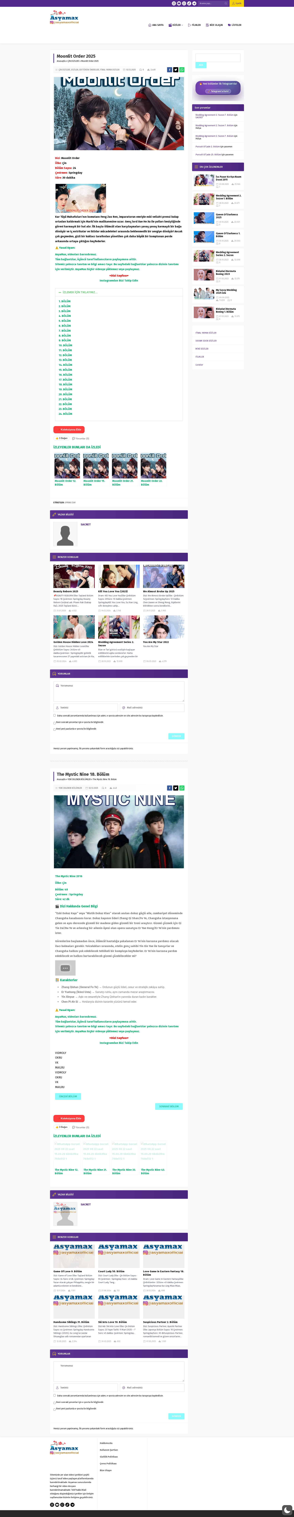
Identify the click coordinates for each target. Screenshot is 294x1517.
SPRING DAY (70, 502)
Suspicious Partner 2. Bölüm (160, 1322)
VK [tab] (56, 1062)
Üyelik (238, 3)
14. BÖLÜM (65, 365)
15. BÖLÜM (65, 369)
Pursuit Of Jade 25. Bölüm (208, 154)
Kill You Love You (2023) (113, 591)
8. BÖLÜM (65, 335)
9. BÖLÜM (65, 340)
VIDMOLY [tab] (60, 1053)
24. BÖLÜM (65, 414)
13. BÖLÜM (65, 360)
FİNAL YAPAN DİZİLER (109, 70)
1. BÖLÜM (64, 301)
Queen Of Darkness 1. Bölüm (228, 235)
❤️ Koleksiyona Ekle (69, 429)
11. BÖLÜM (65, 350)
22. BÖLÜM (65, 404)
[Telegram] (194, 3)
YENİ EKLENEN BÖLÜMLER (79, 779)
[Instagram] (174, 3)
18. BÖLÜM (65, 384)
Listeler (199, 364)
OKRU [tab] (58, 1057)
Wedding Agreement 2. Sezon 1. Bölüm (228, 197)
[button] (119, 292)
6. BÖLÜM (65, 325)
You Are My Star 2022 (156, 642)
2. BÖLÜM (64, 306)
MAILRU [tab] (59, 1067)
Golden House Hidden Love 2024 (73, 642)
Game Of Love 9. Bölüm (67, 1271)
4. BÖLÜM (65, 316)
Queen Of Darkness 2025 (227, 216)
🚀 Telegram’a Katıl (218, 91)
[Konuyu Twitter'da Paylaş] (175, 69)
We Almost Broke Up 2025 (158, 591)
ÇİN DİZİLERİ (73, 61)
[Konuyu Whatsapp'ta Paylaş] (181, 69)
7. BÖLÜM (65, 330)
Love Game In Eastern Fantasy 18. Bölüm (163, 1273)
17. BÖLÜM (65, 379)
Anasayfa (61, 61)
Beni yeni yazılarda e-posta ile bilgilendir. (76, 728)
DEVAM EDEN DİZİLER (206, 340)
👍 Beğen (61, 438)
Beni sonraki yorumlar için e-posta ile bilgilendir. (80, 722)
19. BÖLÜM (65, 389)
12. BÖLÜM (65, 355)
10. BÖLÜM (65, 345)
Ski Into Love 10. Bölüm (112, 1322)
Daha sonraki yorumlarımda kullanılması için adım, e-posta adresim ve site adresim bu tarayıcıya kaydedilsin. (110, 715)
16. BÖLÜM (65, 374)
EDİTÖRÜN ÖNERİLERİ (89, 70)
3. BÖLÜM (64, 311)
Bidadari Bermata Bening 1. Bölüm (226, 310)
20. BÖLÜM (65, 394)
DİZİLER (74, 70)
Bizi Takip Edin (128, 280)
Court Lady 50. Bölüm (111, 1271)
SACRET (86, 524)
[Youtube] (179, 3)
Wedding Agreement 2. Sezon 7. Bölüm (214, 115)
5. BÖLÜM (65, 320)
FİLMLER (199, 356)
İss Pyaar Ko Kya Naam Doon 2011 (228, 178)
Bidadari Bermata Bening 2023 (226, 273)
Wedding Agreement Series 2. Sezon (116, 644)
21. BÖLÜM (65, 399)
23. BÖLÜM (65, 409)
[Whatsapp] (184, 3)
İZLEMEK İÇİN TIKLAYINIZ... (80, 292)
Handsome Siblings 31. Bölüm (71, 1322)
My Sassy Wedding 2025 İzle (226, 291)
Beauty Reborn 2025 (65, 591)
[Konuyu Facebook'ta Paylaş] (169, 69)
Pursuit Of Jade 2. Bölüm (207, 146)
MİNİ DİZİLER (201, 348)
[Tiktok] (189, 3)
